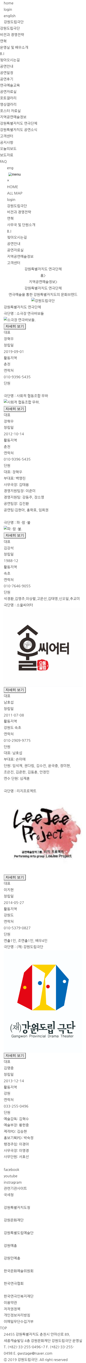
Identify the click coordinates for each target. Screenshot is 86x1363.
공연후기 (6, 79)
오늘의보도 (8, 149)
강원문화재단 (14, 1220)
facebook (11, 1169)
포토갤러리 (8, 98)
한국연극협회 (14, 1283)
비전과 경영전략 (12, 35)
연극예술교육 (10, 85)
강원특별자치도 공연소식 (18, 130)
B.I (2, 53)
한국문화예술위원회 (19, 1271)
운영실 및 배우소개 (14, 47)
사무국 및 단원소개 (21, 225)
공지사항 (6, 142)
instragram (13, 1182)
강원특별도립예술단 (19, 1233)
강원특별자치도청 (17, 1207)
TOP (3, 1328)
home (8, 3)
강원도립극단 (14, 22)
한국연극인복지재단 (19, 1296)
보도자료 (6, 155)
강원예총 (10, 1246)
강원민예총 (12, 1258)
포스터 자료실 (10, 111)
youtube (10, 1176)
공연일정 (6, 73)
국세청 (9, 1195)
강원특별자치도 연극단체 (18, 123)
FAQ (3, 161)
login (8, 9)
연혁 (3, 41)
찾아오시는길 (10, 60)
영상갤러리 (8, 104)
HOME (12, 187)
